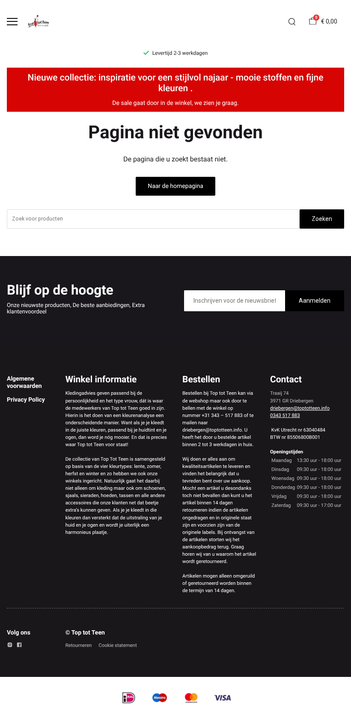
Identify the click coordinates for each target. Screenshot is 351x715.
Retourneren (78, 645)
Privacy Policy (26, 399)
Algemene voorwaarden (24, 382)
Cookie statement (117, 645)
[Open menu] (12, 21)
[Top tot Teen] (41, 21)
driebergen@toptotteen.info (300, 408)
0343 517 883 (285, 415)
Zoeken (322, 218)
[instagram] (10, 646)
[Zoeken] (292, 22)
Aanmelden (314, 300)
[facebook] (19, 646)
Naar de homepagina (175, 186)
